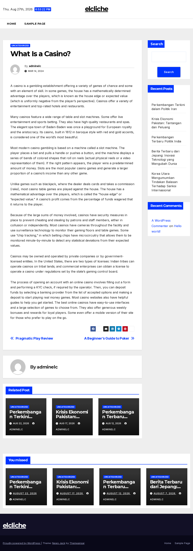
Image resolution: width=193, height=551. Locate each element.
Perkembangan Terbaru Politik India (118, 416)
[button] (188, 24)
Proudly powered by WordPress (22, 543)
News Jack (58, 543)
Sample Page (34, 23)
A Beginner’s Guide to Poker (106, 338)
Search (157, 44)
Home (11, 23)
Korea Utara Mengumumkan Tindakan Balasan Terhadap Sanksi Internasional (165, 182)
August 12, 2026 (119, 493)
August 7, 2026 (165, 493)
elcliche (96, 9)
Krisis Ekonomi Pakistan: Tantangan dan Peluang (166, 123)
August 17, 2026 (72, 493)
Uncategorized (20, 45)
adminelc (35, 66)
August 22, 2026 (25, 493)
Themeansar (77, 543)
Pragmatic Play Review (34, 338)
